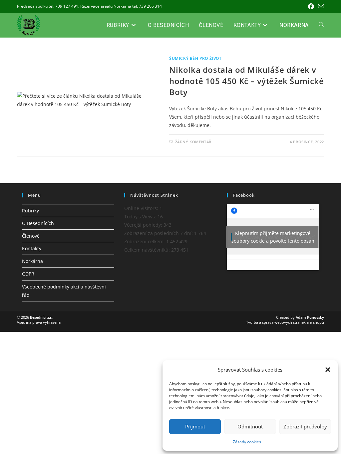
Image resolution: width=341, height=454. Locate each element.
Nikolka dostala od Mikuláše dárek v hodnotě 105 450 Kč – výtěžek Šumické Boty (246, 80)
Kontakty (31, 248)
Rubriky (30, 210)
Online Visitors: (142, 208)
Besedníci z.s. (41, 317)
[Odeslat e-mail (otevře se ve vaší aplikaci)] (320, 6)
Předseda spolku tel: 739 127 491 (47, 6)
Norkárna (32, 261)
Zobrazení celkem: (145, 241)
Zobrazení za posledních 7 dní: (159, 233)
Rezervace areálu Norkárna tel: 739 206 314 (121, 6)
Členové (31, 236)
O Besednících (38, 223)
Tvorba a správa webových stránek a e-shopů (285, 322)
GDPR (28, 274)
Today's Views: (141, 216)
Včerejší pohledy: (144, 225)
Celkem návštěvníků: (147, 250)
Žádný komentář (193, 141)
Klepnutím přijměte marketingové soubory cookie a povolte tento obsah (272, 237)
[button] (327, 369)
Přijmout (195, 426)
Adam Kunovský (310, 317)
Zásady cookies (247, 442)
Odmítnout (250, 426)
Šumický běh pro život (195, 58)
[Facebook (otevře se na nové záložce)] (311, 6)
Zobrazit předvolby (305, 426)
